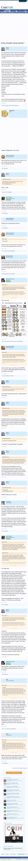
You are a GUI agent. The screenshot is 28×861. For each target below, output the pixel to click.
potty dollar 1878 (7, 105)
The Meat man (9, 804)
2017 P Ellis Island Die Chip (12, 817)
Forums (7, 10)
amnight (8, 797)
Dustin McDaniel (10, 218)
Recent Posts (11, 12)
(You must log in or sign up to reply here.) (19, 768)
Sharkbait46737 (7, 341)
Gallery (20, 10)
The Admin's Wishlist (7, 849)
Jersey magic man (10, 278)
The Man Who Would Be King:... (12, 803)
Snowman (8, 501)
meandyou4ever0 (10, 818)
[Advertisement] (14, 28)
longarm (8, 808)
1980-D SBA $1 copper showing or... (13, 796)
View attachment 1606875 (7, 491)
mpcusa (8, 794)
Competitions (14, 10)
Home (3, 10)
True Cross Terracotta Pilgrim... (12, 786)
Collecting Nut (9, 256)
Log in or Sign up (23, 1)
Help (26, 857)
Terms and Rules (19, 859)
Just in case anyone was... (12, 800)
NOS (7, 679)
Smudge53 (9, 787)
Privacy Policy (25, 859)
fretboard (13, 105)
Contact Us (23, 857)
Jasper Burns (9, 780)
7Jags (8, 784)
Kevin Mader (9, 197)
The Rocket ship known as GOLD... (13, 793)
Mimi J (7, 47)
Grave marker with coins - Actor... (13, 810)
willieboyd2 (9, 811)
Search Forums (4, 12)
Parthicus (8, 801)
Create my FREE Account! (14, 772)
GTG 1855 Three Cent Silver (12, 813)
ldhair (8, 814)
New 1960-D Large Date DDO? (12, 779)
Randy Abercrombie (15, 341)
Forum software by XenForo (5, 859)
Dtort (3, 105)
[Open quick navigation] (26, 854)
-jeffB (12, 728)
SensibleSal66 (9, 790)
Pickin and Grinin (10, 155)
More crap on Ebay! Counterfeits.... (13, 789)
